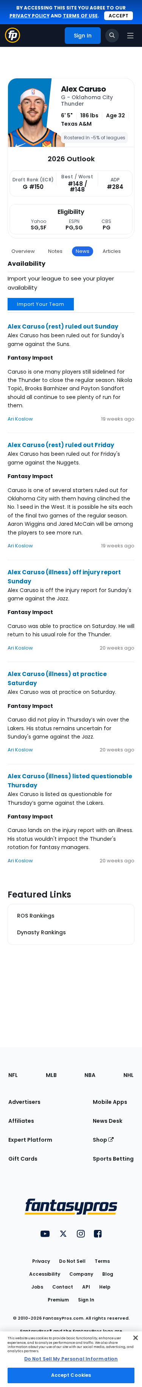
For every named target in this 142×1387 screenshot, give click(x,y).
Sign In (86, 1300)
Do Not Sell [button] (72, 1261)
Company (81, 1274)
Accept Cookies (71, 1375)
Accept (118, 15)
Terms (102, 1261)
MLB (51, 1075)
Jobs (37, 1287)
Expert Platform (30, 1140)
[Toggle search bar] (112, 35)
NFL (13, 1075)
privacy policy (29, 15)
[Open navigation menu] (130, 35)
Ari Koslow (20, 418)
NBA (89, 1075)
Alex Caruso (83, 89)
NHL (128, 1075)
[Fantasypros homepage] (12, 41)
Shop (100, 1140)
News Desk (107, 1121)
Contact (62, 1287)
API (86, 1287)
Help (105, 1287)
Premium (58, 1300)
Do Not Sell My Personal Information (71, 1359)
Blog (107, 1274)
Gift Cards (22, 1159)
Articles (112, 251)
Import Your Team (40, 304)
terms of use (80, 15)
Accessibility (44, 1274)
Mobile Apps (110, 1102)
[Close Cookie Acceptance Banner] (135, 1337)
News (82, 251)
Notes (55, 251)
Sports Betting (113, 1159)
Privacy (41, 1261)
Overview (23, 251)
